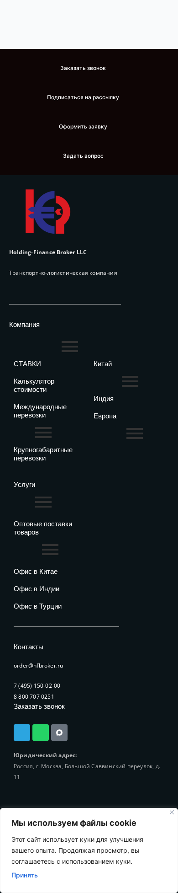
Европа (105, 416)
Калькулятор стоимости (34, 385)
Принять (24, 875)
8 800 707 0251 (34, 696)
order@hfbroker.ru (38, 665)
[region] (89, 850)
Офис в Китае (36, 571)
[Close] (172, 812)
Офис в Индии (36, 589)
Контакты (28, 647)
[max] (59, 732)
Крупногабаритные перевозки (43, 454)
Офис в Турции (38, 606)
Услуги (24, 484)
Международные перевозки (40, 411)
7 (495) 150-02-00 (37, 686)
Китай (103, 364)
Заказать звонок (39, 706)
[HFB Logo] (48, 211)
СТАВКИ (27, 364)
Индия (104, 398)
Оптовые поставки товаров (43, 528)
